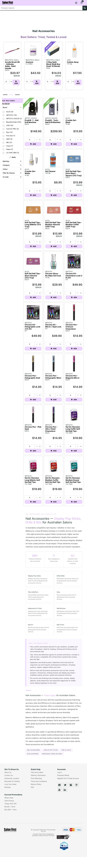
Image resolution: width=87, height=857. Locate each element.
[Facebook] (59, 785)
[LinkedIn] (65, 790)
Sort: (8, 101)
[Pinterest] (76, 785)
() (9, 112)
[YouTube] (59, 790)
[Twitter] (65, 785)
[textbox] (41, 8)
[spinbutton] (6, 81)
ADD (16, 83)
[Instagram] (71, 785)
